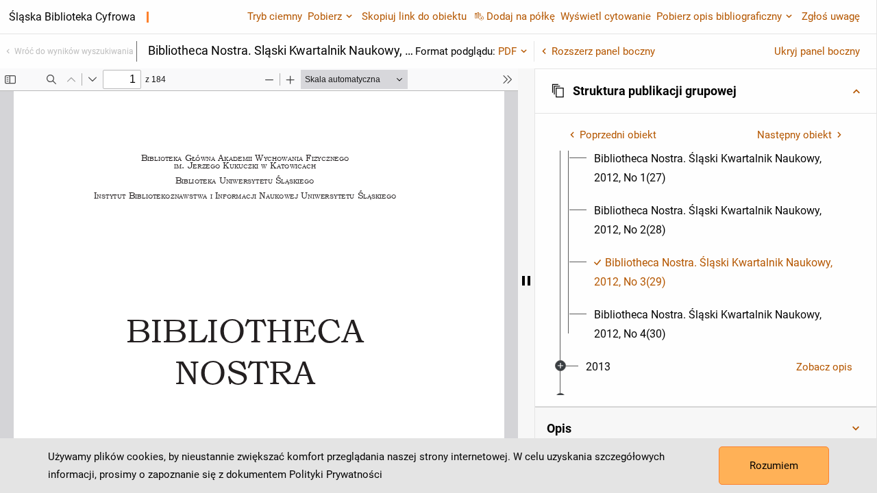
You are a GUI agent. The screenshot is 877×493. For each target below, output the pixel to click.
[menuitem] (718, 168)
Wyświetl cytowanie (605, 16)
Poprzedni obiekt (618, 135)
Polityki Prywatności (335, 474)
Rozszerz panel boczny (603, 51)
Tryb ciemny (274, 16)
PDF (507, 51)
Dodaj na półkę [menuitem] (520, 16)
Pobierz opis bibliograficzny (719, 16)
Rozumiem (774, 465)
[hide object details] (526, 280)
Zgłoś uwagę (831, 16)
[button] (705, 91)
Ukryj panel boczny (817, 51)
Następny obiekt (794, 135)
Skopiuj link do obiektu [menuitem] (414, 16)
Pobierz (325, 16)
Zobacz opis (824, 367)
